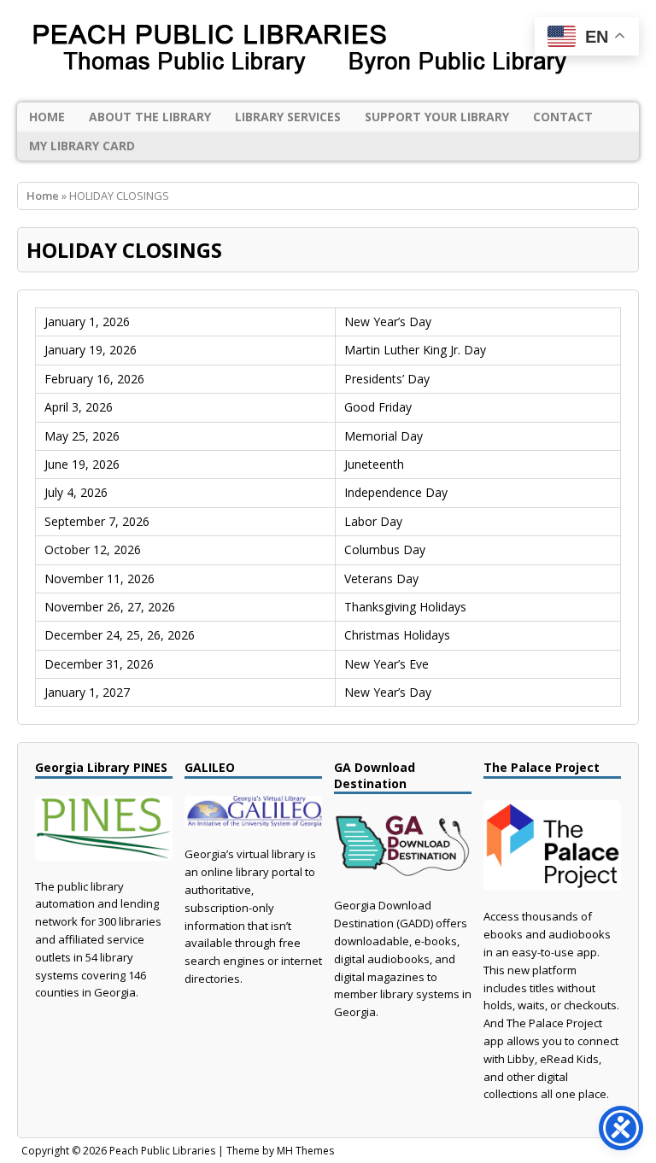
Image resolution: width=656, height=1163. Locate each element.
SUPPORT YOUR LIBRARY (437, 116)
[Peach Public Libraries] (328, 51)
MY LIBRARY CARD (82, 145)
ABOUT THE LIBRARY (150, 116)
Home (47, 116)
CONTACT (563, 116)
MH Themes (305, 1150)
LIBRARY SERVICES (288, 116)
